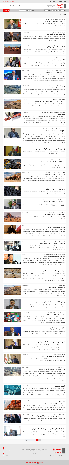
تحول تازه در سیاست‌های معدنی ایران (54, 256)
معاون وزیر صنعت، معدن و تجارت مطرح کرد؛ (57, 327)
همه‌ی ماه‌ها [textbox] (54, 10)
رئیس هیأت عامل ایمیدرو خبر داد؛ (59, 354)
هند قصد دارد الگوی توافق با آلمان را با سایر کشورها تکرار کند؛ (55, 172)
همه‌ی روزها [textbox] (61, 10)
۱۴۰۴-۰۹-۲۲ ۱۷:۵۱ (24, 241)
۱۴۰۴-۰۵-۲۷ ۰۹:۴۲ (25, 367)
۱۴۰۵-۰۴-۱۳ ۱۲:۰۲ (24, 70)
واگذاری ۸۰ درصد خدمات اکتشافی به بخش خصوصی (50, 302)
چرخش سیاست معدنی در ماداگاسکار (55, 214)
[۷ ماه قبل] (12, 229)
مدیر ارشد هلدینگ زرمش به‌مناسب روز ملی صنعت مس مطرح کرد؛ (54, 241)
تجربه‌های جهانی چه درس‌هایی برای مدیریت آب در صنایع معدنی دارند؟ (53, 112)
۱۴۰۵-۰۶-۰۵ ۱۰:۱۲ (24, 19)
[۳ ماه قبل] (12, 117)
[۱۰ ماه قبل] (12, 304)
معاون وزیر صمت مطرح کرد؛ (60, 300)
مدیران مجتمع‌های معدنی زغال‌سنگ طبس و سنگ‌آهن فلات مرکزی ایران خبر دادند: (51, 187)
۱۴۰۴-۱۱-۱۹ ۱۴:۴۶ (24, 187)
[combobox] (61, 10)
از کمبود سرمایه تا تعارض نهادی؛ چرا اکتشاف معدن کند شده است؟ (54, 128)
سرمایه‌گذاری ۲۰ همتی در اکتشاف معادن (54, 329)
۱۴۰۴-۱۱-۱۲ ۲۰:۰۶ (24, 200)
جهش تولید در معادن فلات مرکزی (55, 189)
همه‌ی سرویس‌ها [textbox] (27, 10)
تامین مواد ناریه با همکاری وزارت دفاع (54, 21)
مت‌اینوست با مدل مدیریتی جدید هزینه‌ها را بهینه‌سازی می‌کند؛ (55, 159)
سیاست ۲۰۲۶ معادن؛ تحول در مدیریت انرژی (52, 162)
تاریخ (65, 10)
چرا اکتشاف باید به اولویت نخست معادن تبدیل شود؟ (56, 85)
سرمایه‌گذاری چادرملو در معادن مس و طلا (53, 356)
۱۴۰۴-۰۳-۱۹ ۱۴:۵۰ (25, 414)
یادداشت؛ (63, 225)
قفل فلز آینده (61, 402)
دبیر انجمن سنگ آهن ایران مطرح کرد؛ (59, 32)
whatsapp (7, 450)
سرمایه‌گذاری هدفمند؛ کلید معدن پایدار (54, 271)
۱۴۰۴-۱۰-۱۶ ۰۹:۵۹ (24, 225)
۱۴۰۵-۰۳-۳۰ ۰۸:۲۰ (25, 85)
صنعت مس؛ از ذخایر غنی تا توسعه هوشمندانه (52, 244)
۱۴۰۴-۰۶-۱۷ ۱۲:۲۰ (24, 327)
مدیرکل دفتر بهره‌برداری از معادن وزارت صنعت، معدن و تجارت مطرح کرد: (53, 254)
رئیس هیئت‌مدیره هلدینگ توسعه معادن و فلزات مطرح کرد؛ (55, 57)
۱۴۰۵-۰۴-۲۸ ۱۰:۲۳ (25, 45)
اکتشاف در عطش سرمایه (58, 87)
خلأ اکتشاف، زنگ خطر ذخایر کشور (56, 34)
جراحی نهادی (61, 114)
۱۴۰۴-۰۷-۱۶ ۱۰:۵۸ (24, 300)
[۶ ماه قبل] (12, 164)
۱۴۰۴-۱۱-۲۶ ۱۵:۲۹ (24, 160)
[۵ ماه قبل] (12, 151)
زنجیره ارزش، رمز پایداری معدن (56, 60)
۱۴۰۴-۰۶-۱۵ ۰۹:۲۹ (24, 340)
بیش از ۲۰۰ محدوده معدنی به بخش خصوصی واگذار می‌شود (48, 429)
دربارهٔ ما (37, 453)
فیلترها (33, 10)
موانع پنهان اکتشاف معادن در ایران (55, 131)
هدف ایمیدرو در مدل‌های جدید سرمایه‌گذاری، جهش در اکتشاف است (46, 416)
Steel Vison (12, 6)
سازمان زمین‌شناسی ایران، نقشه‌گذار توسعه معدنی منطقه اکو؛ (55, 312)
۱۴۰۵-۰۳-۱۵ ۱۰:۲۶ (24, 99)
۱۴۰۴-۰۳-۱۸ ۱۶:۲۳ (25, 427)
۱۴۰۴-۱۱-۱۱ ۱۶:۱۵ (24, 212)
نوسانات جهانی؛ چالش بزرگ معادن (55, 227)
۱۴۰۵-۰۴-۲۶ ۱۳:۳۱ (25, 58)
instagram (7, 452)
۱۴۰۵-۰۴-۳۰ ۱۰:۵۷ (25, 32)
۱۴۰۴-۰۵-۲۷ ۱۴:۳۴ (25, 354)
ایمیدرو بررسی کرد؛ (62, 285)
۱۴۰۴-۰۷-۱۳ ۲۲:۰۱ (25, 312)
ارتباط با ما (32, 453)
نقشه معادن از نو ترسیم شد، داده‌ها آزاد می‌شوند (51, 369)
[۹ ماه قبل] (12, 290)
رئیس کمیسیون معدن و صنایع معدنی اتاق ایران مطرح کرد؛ (55, 19)
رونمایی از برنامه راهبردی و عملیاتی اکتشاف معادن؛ (57, 367)
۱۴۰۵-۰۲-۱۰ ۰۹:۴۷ (24, 129)
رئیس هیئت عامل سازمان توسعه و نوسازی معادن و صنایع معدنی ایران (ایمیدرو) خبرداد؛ (50, 199)
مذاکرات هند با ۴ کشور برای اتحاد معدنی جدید (52, 174)
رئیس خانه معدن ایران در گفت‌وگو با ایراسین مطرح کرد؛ (56, 70)
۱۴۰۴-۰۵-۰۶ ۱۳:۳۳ (25, 401)
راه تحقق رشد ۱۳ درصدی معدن (56, 287)
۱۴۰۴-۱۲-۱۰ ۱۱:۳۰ (24, 147)
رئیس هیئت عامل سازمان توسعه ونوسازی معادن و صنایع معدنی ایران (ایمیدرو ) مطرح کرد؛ (50, 147)
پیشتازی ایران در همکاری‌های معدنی (55, 315)
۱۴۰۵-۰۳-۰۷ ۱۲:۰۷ (25, 112)
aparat (6, 456)
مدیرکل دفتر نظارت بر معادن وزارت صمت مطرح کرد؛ (56, 99)
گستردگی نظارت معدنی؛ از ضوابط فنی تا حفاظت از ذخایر (49, 102)
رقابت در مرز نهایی (60, 386)
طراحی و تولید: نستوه (33, 463)
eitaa (6, 448)
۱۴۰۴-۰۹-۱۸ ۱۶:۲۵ (24, 254)
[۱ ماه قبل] (12, 36)
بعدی (27, 440)
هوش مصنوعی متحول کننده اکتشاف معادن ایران (51, 342)
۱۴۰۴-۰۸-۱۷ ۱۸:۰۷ (25, 285)
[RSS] (55, 14)
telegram (7, 454)
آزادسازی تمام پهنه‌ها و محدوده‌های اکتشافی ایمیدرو (50, 149)
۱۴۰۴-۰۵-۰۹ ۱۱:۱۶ (24, 385)
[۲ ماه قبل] (12, 89)
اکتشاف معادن (62, 15)
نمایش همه (6, 10)
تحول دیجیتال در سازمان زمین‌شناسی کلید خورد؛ (57, 340)
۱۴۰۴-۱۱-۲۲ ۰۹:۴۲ (24, 172)
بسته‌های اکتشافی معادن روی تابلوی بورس (53, 202)
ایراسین (56, 6)
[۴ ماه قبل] (12, 133)
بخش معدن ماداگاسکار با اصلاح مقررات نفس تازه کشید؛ (56, 212)
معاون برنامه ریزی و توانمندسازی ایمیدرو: (58, 414)
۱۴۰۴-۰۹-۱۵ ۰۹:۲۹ (24, 269)
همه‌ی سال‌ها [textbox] (47, 10)
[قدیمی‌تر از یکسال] (12, 359)
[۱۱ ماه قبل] (12, 331)
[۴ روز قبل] (12, 24)
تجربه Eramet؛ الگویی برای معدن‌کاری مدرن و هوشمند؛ (56, 269)
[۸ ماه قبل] (12, 246)
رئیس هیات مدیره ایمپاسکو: (60, 427)
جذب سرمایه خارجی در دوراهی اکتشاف (54, 72)
